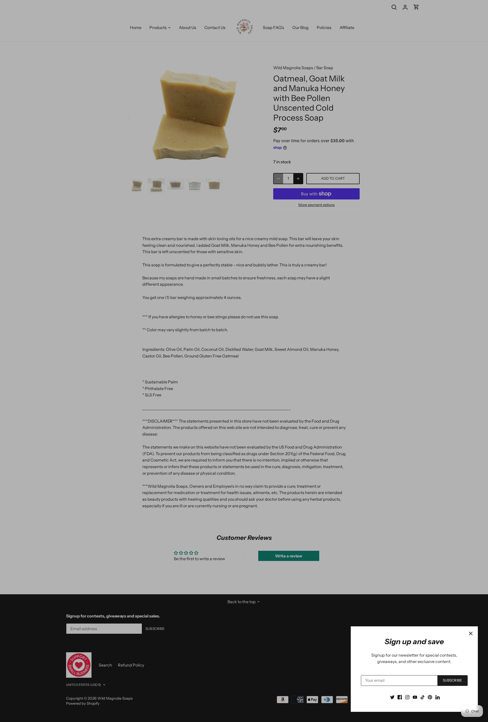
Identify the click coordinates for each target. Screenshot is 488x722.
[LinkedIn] (437, 697)
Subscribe (452, 680)
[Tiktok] (422, 697)
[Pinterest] (430, 697)
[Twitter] (392, 697)
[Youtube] (415, 697)
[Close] (470, 633)
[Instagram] (407, 697)
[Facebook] (400, 697)
